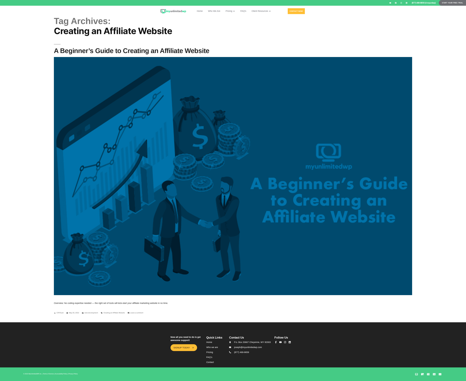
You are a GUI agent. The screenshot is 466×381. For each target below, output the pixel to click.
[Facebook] (395, 3)
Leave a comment (136, 313)
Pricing (209, 352)
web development (91, 313)
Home (209, 342)
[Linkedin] (406, 3)
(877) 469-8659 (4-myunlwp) (424, 3)
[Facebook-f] (275, 342)
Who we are (212, 347)
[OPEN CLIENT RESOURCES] (270, 11)
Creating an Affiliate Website (114, 313)
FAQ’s (209, 357)
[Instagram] (401, 3)
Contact (210, 362)
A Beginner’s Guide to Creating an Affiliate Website (131, 50)
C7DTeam (60, 313)
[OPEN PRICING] (234, 11)
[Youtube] (390, 3)
